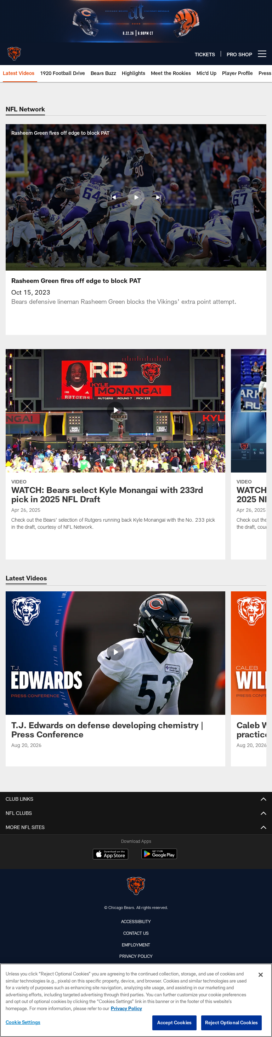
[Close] (260, 975)
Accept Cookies (174, 1022)
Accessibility (136, 921)
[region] (136, 1000)
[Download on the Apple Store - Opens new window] (110, 855)
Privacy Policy (136, 956)
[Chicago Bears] (136, 887)
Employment (136, 944)
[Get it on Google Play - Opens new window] (159, 857)
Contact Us (136, 933)
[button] (113, 197)
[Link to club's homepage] (14, 51)
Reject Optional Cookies (231, 1022)
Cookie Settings (23, 1022)
